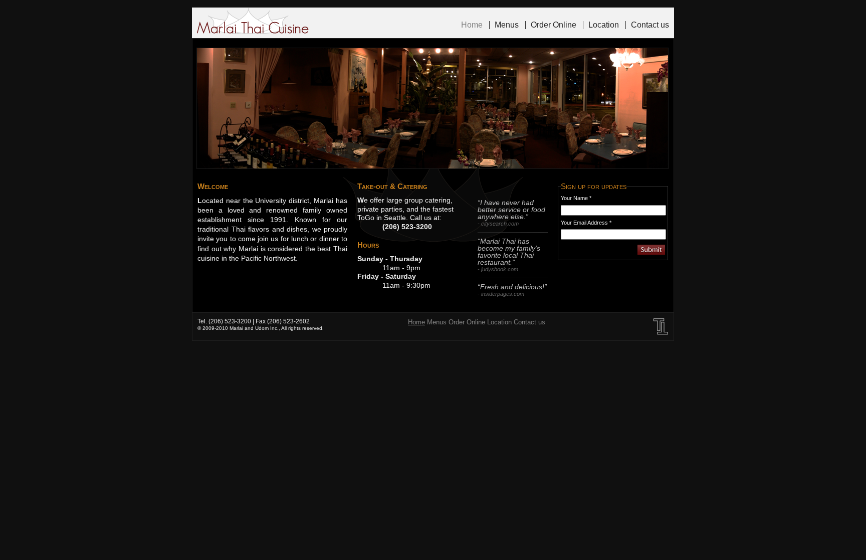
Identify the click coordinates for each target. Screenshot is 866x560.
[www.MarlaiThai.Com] (253, 22)
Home (472, 25)
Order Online (553, 25)
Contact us (650, 25)
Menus (507, 25)
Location (603, 25)
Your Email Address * (586, 223)
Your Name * (576, 198)
